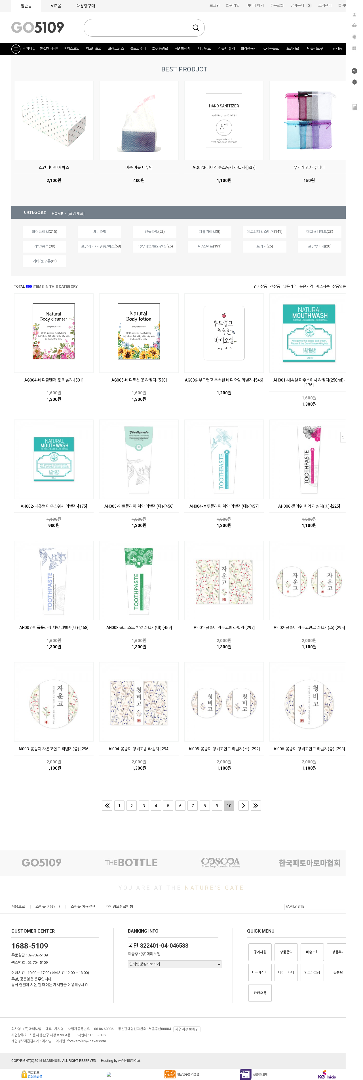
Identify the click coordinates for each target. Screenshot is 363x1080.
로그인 (215, 5)
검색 (195, 27)
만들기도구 (315, 48)
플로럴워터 (138, 48)
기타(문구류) (42, 261)
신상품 (275, 286)
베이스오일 (71, 48)
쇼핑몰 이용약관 (83, 907)
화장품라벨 (40, 232)
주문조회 (277, 5)
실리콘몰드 (270, 48)
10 (229, 806)
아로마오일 (94, 48)
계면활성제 (182, 48)
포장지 (261, 246)
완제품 (337, 48)
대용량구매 (86, 6)
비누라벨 (99, 232)
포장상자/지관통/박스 (98, 246)
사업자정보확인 (187, 1029)
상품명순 (339, 286)
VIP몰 (56, 6)
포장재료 (292, 48)
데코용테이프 (316, 232)
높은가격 (306, 286)
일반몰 (26, 6)
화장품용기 (248, 48)
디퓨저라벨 (207, 232)
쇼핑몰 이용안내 (47, 907)
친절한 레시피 (49, 48)
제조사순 (323, 286)
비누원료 (204, 48)
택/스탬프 (205, 246)
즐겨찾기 (345, 5)
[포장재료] (76, 213)
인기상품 (260, 286)
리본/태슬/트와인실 (151, 246)
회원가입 (233, 5)
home (57, 213)
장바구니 (301, 5)
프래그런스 (116, 48)
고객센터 (325, 5)
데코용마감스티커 (260, 232)
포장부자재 (316, 246)
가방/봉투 (41, 246)
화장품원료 (160, 48)
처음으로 (18, 907)
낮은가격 (290, 286)
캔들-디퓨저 (226, 48)
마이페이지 (255, 5)
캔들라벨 (151, 232)
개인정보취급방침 (119, 907)
